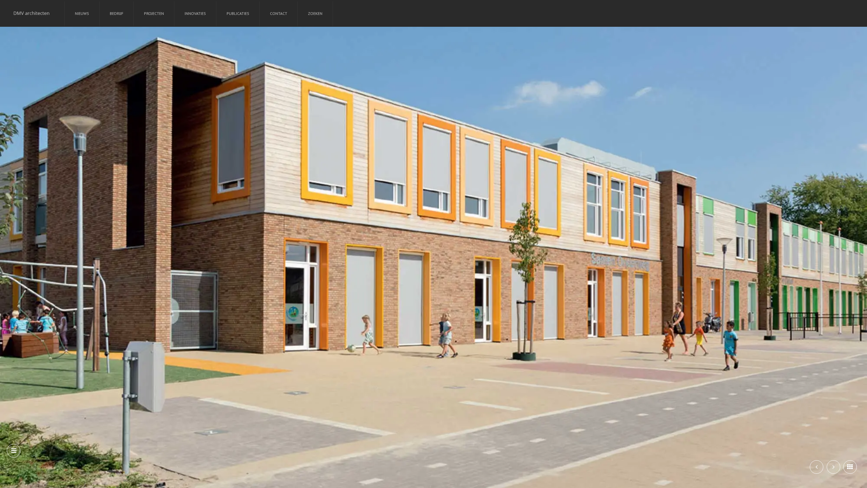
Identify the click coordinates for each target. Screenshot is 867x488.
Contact (278, 13)
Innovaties (195, 13)
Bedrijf (116, 13)
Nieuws (82, 13)
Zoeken (315, 13)
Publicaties (238, 13)
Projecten (154, 13)
